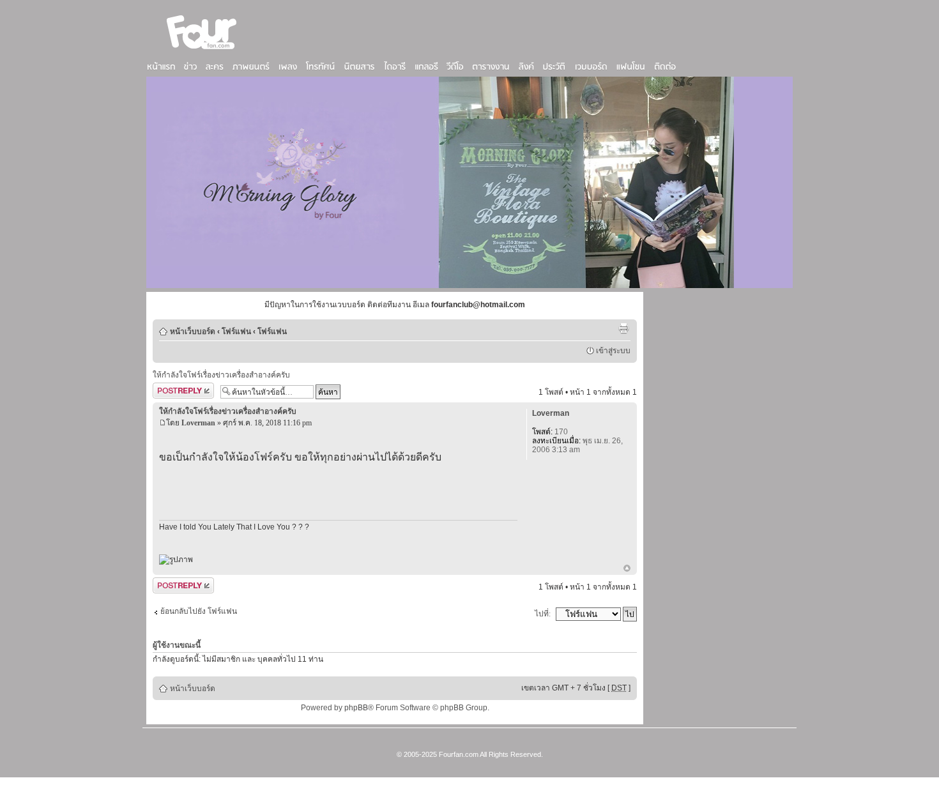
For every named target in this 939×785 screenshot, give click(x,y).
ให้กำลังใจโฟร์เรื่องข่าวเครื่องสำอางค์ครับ (221, 374)
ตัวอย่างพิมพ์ (623, 328)
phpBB (356, 707)
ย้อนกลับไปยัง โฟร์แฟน (198, 611)
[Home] (202, 50)
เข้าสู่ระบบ (613, 350)
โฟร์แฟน (236, 331)
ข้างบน (626, 569)
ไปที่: (543, 613)
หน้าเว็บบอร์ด (192, 331)
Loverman (198, 422)
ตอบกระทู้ (169, 389)
